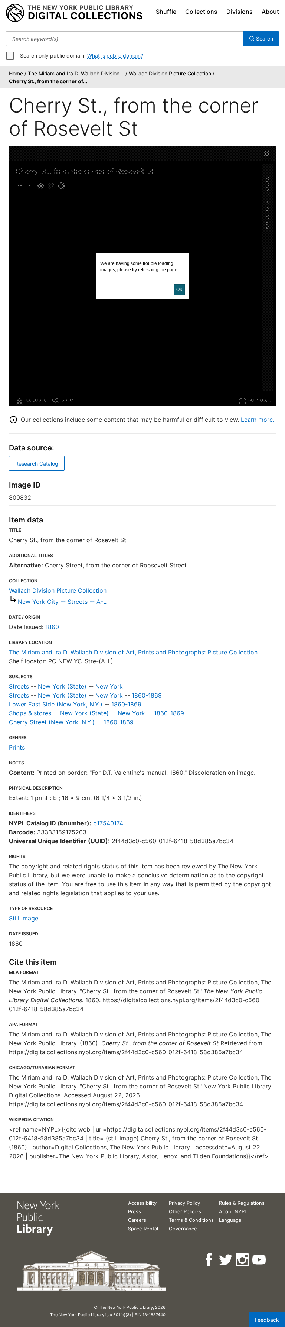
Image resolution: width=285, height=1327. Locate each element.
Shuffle (166, 11)
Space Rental (143, 1228)
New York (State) (62, 686)
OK (179, 289)
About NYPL (233, 1211)
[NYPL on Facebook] (209, 1260)
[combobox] (124, 38)
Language (230, 1220)
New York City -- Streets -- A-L (62, 601)
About (270, 11)
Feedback (267, 1320)
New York (109, 686)
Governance (183, 1228)
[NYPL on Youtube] (259, 1260)
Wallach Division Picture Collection (58, 590)
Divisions (239, 11)
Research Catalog (36, 463)
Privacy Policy (184, 1203)
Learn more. (257, 419)
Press (134, 1211)
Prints (17, 747)
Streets (19, 686)
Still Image (23, 918)
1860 (52, 627)
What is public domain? (115, 55)
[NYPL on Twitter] (226, 1260)
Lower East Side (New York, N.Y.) (55, 704)
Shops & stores (30, 713)
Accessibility (142, 1203)
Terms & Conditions (191, 1220)
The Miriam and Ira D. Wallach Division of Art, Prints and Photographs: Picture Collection (133, 652)
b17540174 (108, 823)
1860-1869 (147, 695)
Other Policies (185, 1211)
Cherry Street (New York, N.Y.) (52, 722)
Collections (201, 11)
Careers (137, 1220)
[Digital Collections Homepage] (74, 13)
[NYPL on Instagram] (243, 1260)
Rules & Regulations (242, 1203)
